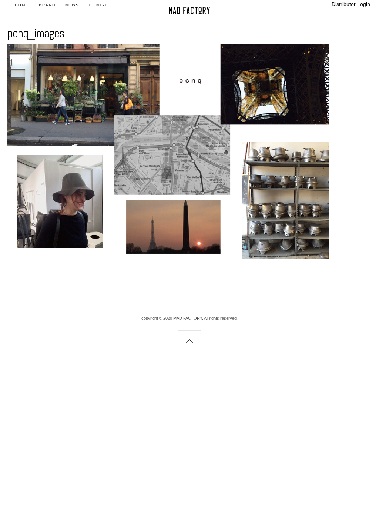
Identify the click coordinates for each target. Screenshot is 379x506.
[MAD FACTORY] (189, 12)
